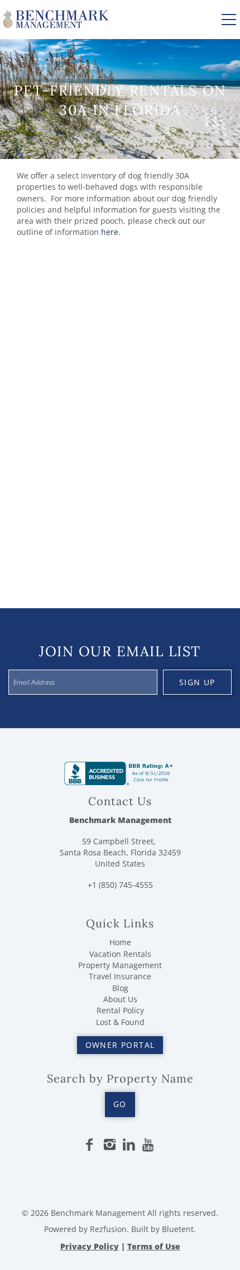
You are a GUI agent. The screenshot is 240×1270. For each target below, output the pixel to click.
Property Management (120, 965)
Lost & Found (120, 1022)
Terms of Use (153, 1246)
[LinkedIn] (129, 1145)
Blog (120, 988)
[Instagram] (109, 1145)
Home (120, 942)
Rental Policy (120, 1010)
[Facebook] (89, 1145)
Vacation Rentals (120, 954)
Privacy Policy (89, 1246)
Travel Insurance (120, 976)
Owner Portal (120, 1045)
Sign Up (197, 682)
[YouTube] (149, 1145)
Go (120, 1104)
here (109, 232)
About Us (120, 999)
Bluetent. (179, 1229)
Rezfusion (108, 1229)
